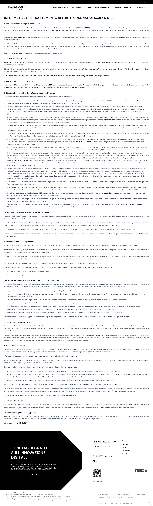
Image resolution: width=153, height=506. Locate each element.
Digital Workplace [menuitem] (102, 456)
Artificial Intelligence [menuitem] (104, 441)
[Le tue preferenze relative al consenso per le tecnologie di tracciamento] (150, 503)
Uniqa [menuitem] (124, 447)
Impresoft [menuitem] (125, 444)
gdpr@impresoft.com (109, 384)
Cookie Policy (113, 503)
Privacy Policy (102, 503)
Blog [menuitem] (95, 461)
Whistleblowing (141, 494)
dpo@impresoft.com (102, 76)
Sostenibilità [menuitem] (126, 451)
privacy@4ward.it (123, 317)
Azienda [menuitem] (124, 441)
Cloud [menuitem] (96, 451)
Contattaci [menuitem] (125, 454)
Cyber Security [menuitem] (101, 446)
